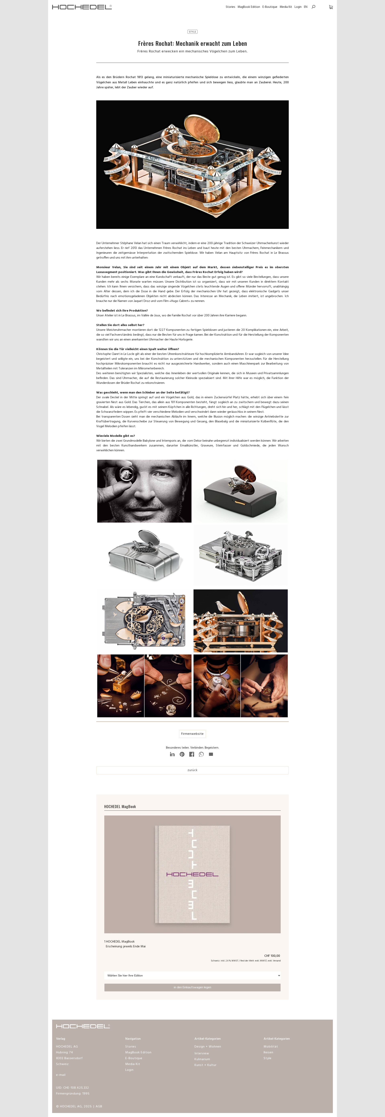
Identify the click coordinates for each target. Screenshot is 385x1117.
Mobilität (271, 1046)
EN (305, 7)
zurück (192, 770)
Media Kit (286, 7)
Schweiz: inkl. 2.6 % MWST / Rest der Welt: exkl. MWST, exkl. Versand (246, 961)
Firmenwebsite (192, 734)
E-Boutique (269, 7)
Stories (230, 7)
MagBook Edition (249, 7)
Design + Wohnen (208, 1046)
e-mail (61, 1075)
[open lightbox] (144, 492)
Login (298, 7)
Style (268, 1058)
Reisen (268, 1052)
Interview (202, 1053)
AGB (99, 1106)
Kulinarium (202, 1059)
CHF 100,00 (272, 956)
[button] (327, 7)
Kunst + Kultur (206, 1065)
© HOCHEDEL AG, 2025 (74, 1106)
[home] (82, 7)
